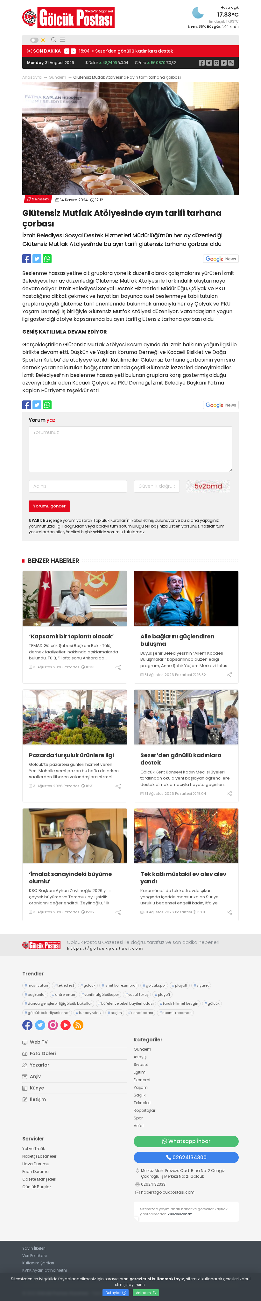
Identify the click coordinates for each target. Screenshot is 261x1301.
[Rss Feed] (231, 63)
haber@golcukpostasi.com (167, 1192)
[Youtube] (224, 63)
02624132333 (153, 1184)
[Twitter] (209, 63)
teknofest (64, 985)
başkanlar (35, 994)
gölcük (87, 985)
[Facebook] (202, 63)
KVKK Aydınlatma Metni (44, 1270)
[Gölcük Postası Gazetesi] (68, 17)
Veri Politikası (34, 1255)
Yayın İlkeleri (34, 1248)
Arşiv (35, 1076)
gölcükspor (154, 985)
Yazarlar (39, 1065)
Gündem (57, 77)
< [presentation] (67, 51)
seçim (115, 1012)
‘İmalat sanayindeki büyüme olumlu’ (70, 877)
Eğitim (139, 1072)
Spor (138, 1118)
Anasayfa (32, 77)
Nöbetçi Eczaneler (39, 1156)
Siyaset (141, 1064)
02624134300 (190, 1157)
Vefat (139, 1125)
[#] (41, 945)
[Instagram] (216, 63)
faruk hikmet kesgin (179, 1003)
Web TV (38, 1042)
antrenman (63, 994)
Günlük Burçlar (36, 1187)
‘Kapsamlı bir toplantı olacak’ (71, 636)
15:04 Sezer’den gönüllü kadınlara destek (126, 51)
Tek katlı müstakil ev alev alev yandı (183, 877)
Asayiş (140, 1057)
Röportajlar (144, 1110)
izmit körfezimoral (119, 985)
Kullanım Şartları (38, 1263)
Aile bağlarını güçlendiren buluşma (177, 640)
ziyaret (201, 985)
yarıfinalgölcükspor (100, 994)
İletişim (37, 1099)
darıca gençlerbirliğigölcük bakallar (58, 1003)
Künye (36, 1088)
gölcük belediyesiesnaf (47, 1012)
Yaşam (141, 1087)
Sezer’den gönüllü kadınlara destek (181, 758)
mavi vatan (36, 985)
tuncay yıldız (89, 1012)
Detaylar (114, 1292)
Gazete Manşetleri (39, 1179)
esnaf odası (140, 1012)
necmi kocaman (175, 1012)
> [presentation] (73, 51)
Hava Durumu (35, 1164)
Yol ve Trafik (33, 1148)
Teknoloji (142, 1102)
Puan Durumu (35, 1171)
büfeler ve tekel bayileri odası (126, 1003)
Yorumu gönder (49, 506)
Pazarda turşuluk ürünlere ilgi (72, 755)
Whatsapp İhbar (189, 1141)
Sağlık (139, 1095)
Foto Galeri (42, 1053)
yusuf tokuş (137, 994)
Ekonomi (142, 1079)
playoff (179, 985)
